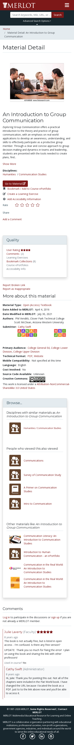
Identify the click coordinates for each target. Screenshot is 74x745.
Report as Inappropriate (16, 289)
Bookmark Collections (19, 261)
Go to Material (14, 183)
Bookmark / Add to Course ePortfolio (29, 188)
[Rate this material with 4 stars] (33, 205)
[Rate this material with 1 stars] (17, 205)
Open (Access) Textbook (37, 305)
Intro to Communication (38, 503)
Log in (6, 617)
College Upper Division (26, 351)
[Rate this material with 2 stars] (23, 205)
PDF (30, 356)
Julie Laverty (13, 632)
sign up (55, 617)
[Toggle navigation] (67, 5)
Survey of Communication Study (42, 475)
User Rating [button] (13, 250)
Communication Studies (33, 174)
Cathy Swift (24, 326)
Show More (9, 164)
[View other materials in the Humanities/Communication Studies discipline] (16, 428)
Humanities (9, 174)
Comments (12, 253)
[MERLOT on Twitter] (32, 738)
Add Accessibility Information (24, 199)
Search (58, 15)
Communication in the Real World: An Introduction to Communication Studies (43, 568)
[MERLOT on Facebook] (23, 738)
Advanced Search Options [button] (36, 20)
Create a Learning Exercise (22, 194)
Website (38, 356)
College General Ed (39, 347)
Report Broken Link (14, 285)
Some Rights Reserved (43, 709)
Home (6, 29)
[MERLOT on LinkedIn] (42, 738)
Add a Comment (12, 219)
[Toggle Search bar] (37, 24)
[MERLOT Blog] (51, 738)
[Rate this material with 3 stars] (28, 205)
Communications (33, 460)
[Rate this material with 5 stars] (38, 205)
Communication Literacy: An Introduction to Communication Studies (42, 539)
